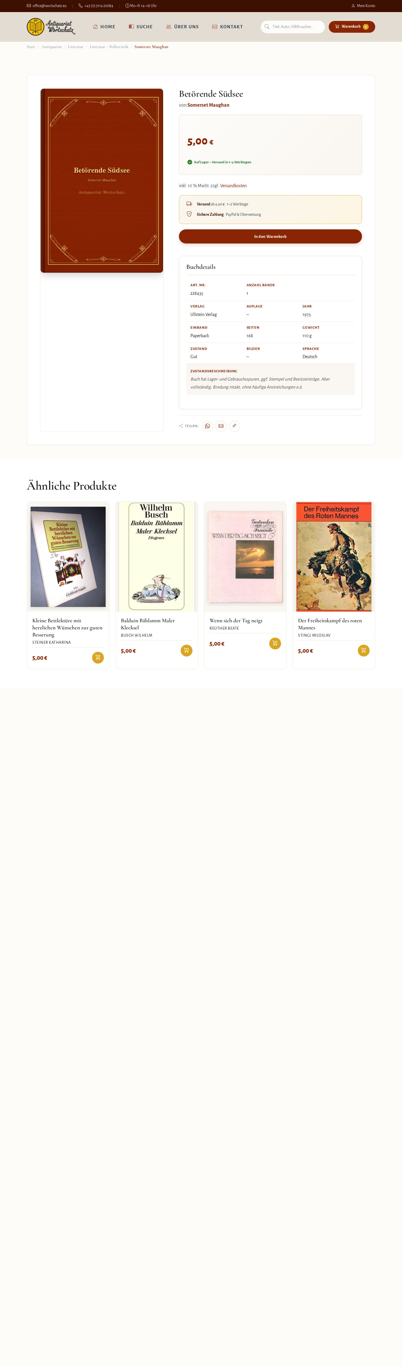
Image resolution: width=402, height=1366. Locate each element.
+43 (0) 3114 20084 (98, 6)
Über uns (186, 26)
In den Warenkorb (270, 236)
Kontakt (231, 26)
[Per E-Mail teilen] (221, 426)
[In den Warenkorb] (98, 658)
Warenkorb (354, 26)
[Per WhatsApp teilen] (207, 426)
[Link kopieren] (234, 426)
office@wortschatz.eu (50, 6)
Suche (145, 26)
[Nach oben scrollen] (385, 1355)
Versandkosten (233, 185)
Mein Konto (366, 6)
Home (107, 26)
